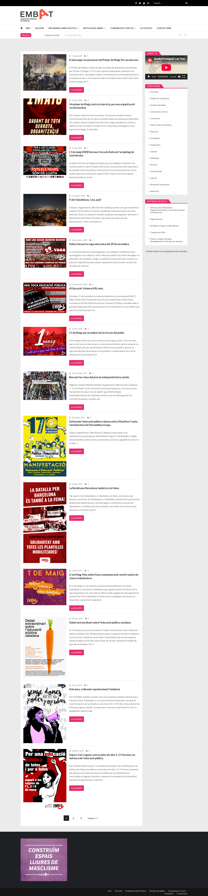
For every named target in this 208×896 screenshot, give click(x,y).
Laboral (153, 178)
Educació (154, 131)
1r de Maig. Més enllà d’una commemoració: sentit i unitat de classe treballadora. (103, 576)
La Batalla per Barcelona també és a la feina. (94, 488)
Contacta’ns (164, 28)
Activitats (146, 28)
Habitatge (154, 158)
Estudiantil (155, 138)
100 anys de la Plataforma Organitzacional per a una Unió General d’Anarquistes (167, 210)
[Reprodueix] (148, 76)
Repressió (154, 191)
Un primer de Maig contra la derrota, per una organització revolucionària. (102, 106)
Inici (28, 28)
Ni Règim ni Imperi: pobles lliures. (164, 225)
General (153, 151)
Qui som (39, 28)
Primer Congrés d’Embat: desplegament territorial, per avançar (166, 240)
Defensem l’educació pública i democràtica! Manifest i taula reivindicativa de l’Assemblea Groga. (103, 423)
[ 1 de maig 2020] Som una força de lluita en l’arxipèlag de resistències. (101, 153)
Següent (91, 818)
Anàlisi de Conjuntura (159, 98)
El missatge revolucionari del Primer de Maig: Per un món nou (103, 59)
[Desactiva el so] (179, 76)
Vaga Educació (156, 219)
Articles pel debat (93, 28)
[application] (166, 67)
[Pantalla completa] (183, 76)
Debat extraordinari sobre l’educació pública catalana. (100, 622)
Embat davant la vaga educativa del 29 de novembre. (99, 244)
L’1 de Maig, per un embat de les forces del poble (96, 332)
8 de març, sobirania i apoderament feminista (94, 689)
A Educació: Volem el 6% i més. (86, 288)
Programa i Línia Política (62, 28)
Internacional (156, 171)
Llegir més (76, 90)
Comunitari (155, 118)
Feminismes (155, 145)
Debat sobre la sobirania (160, 125)
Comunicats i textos (121, 28)
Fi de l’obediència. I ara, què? (85, 199)
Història (153, 164)
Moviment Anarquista (159, 184)
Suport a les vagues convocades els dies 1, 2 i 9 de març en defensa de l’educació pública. (102, 756)
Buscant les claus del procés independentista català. (99, 377)
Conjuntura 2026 (51, 35)
